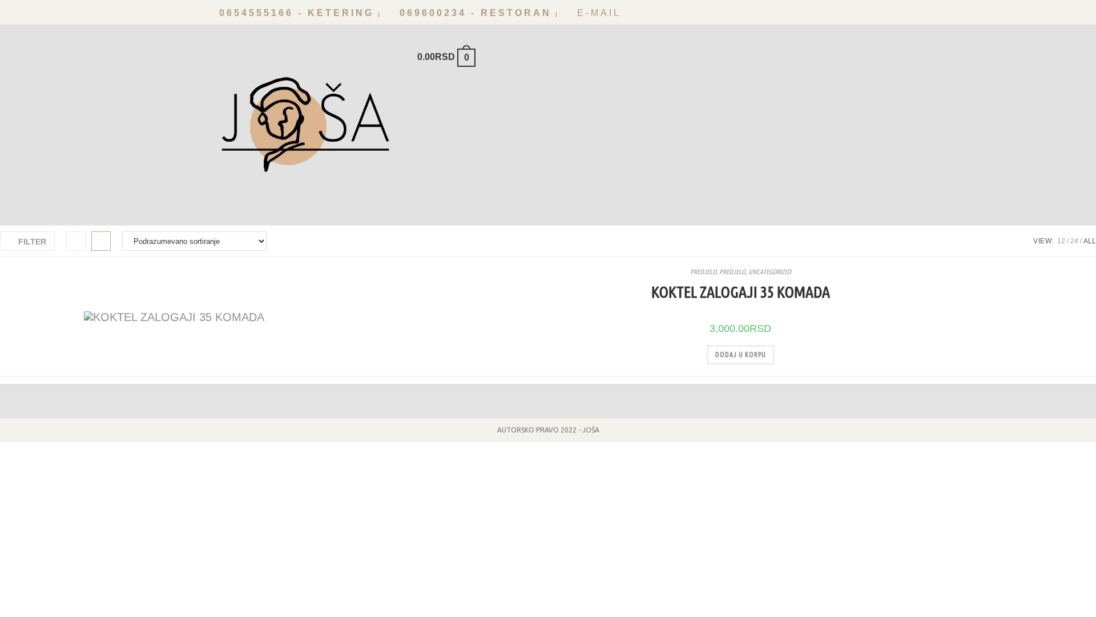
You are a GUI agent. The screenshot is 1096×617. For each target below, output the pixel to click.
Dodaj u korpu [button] (740, 354)
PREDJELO (703, 271)
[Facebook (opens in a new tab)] (867, 15)
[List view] (101, 241)
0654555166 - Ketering (294, 13)
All (1089, 241)
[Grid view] (76, 241)
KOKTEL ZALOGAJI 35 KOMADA (740, 292)
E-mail (597, 13)
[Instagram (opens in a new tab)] (883, 15)
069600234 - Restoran (473, 13)
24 (1074, 241)
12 (1061, 241)
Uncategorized (769, 271)
